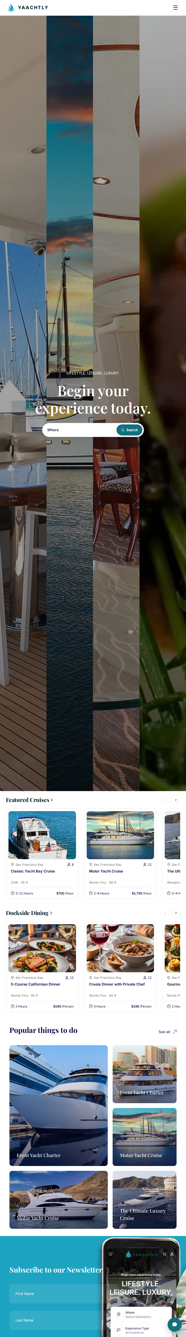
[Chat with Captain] (175, 1325)
